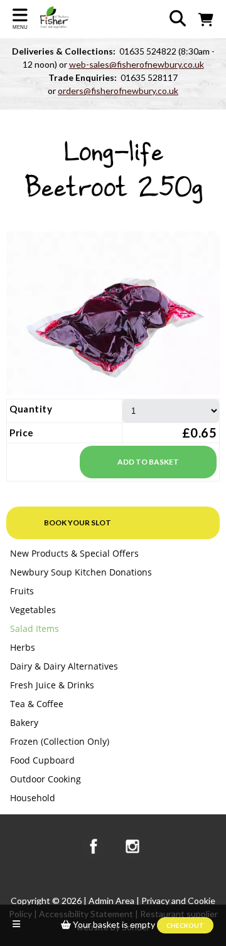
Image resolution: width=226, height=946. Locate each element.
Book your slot (77, 522)
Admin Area (111, 900)
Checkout (185, 925)
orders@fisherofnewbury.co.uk (118, 90)
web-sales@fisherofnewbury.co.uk (136, 64)
